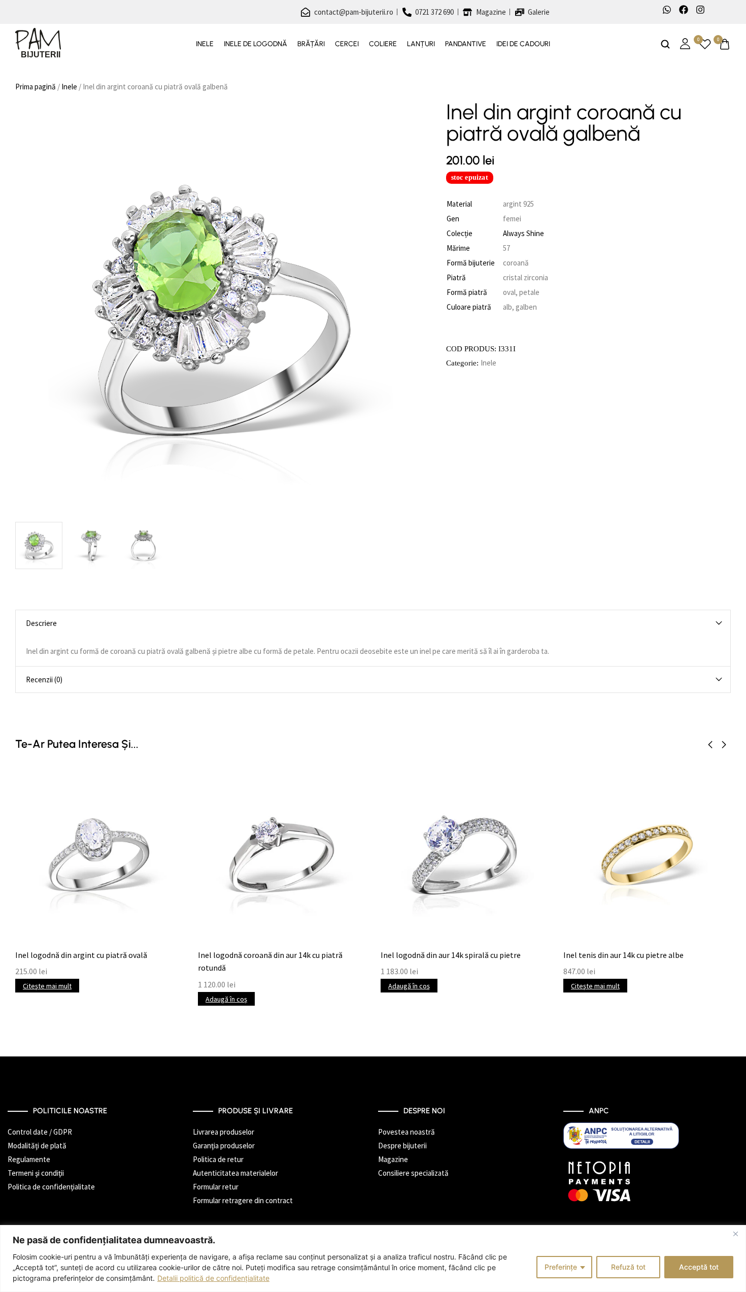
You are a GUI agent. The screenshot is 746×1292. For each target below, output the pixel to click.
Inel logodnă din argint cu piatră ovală (81, 955)
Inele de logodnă (255, 44)
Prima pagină (35, 86)
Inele (205, 44)
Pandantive (465, 44)
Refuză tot (628, 1267)
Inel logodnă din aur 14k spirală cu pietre (451, 955)
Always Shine (523, 233)
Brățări (311, 44)
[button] (710, 745)
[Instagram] (700, 9)
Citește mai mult (47, 985)
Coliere (383, 44)
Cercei (347, 44)
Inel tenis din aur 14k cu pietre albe (623, 955)
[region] (373, 1258)
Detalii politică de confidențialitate (213, 1278)
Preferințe (561, 1267)
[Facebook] (683, 9)
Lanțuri (421, 44)
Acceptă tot (699, 1267)
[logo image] (38, 43)
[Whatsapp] (666, 9)
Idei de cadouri (523, 44)
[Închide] (735, 1234)
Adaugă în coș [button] (226, 999)
